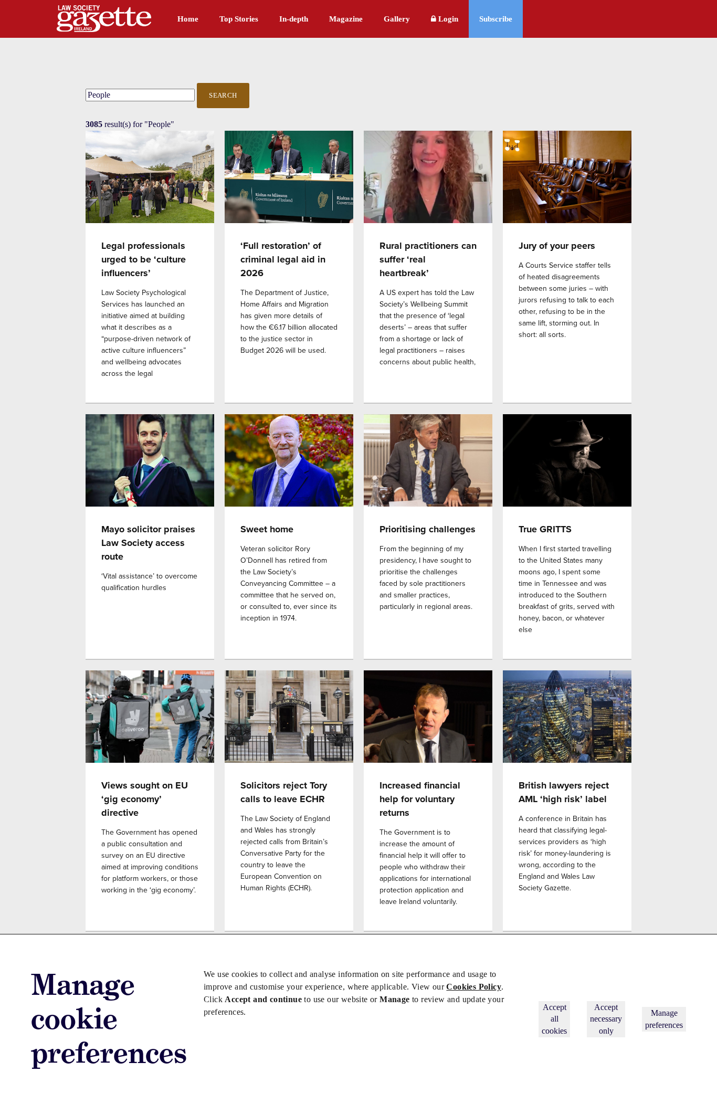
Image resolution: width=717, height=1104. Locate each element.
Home (187, 19)
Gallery (397, 19)
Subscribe (495, 19)
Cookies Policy (473, 986)
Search (223, 95)
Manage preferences (664, 1018)
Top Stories (238, 19)
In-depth (293, 19)
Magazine (346, 19)
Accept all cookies (554, 1019)
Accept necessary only (606, 1019)
